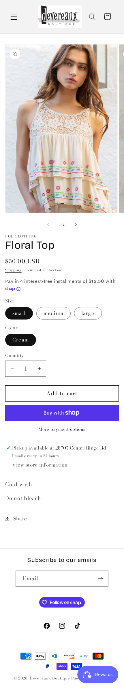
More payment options (62, 429)
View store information (40, 465)
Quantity (14, 355)
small (19, 313)
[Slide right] (75, 224)
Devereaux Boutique (50, 678)
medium (53, 313)
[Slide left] (48, 224)
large (88, 313)
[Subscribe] (100, 579)
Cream (20, 339)
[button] (14, 16)
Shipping (13, 270)
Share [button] (20, 518)
